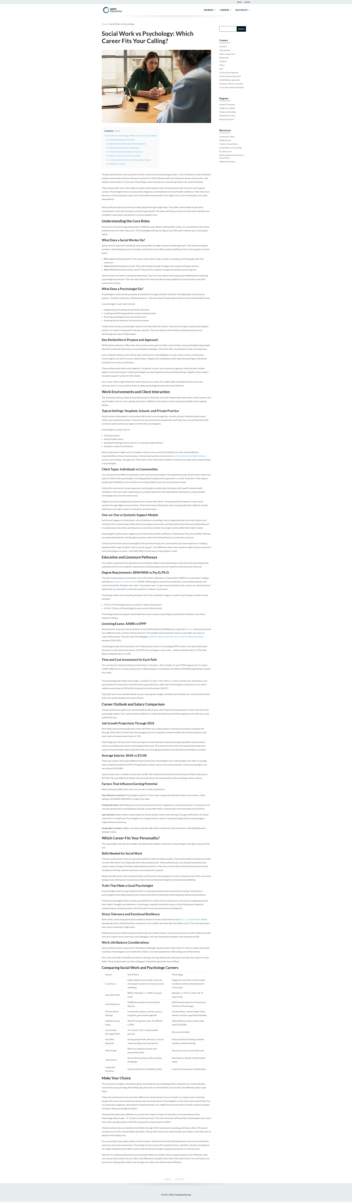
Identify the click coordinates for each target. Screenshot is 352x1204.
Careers (224, 10)
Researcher (224, 57)
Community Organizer (228, 72)
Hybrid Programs (226, 119)
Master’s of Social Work (126, 581)
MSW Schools (225, 140)
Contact (247, 2)
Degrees (208, 10)
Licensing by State (226, 136)
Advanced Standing (227, 112)
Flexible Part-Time (227, 115)
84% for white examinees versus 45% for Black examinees (177, 636)
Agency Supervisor (227, 54)
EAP (221, 69)
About (239, 2)
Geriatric (223, 46)
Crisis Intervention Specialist (231, 87)
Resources (242, 10)
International (224, 50)
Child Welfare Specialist (229, 80)
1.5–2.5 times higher (191, 919)
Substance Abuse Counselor (231, 83)
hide (117, 131)
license (189, 629)
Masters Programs (227, 104)
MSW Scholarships (227, 161)
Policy (222, 65)
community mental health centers (190, 456)
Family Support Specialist (230, 76)
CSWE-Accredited (227, 108)
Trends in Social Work (228, 144)
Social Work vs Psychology (230, 148)
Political (222, 61)
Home (105, 24)
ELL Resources (225, 151)
